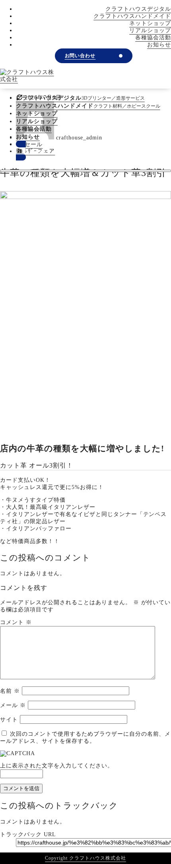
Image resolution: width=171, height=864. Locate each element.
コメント (16, 622)
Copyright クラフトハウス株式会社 (85, 858)
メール (13, 705)
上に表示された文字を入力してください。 (56, 766)
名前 (10, 691)
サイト (9, 720)
